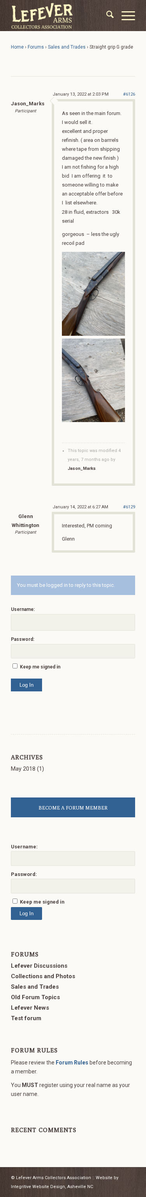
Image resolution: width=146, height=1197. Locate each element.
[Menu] (124, 15)
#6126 (129, 94)
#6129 (129, 507)
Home (17, 47)
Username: (23, 609)
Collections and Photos (43, 976)
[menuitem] (106, 15)
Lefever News (30, 1007)
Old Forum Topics (35, 997)
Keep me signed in (40, 667)
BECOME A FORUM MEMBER (73, 807)
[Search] (106, 15)
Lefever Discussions (39, 965)
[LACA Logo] (60, 15)
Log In (26, 685)
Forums (36, 47)
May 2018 (23, 768)
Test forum (26, 1018)
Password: (22, 639)
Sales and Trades (67, 47)
